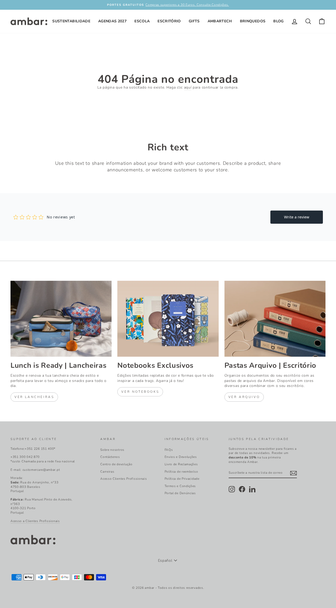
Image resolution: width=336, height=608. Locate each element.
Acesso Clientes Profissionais (123, 479)
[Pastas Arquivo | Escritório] (275, 319)
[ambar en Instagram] (232, 489)
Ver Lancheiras (34, 397)
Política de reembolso (181, 471)
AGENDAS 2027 (112, 21)
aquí (188, 87)
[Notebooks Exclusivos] (167, 319)
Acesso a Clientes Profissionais (35, 521)
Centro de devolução (116, 464)
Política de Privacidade (182, 479)
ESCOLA (142, 21)
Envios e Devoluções (181, 457)
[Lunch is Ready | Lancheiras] (61, 319)
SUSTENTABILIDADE (71, 21)
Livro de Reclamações (181, 464)
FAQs (169, 450)
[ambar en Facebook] (242, 489)
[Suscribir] (293, 473)
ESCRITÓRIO (169, 21)
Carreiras (107, 471)
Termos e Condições (180, 486)
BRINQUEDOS (253, 21)
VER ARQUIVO (244, 397)
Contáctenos (110, 457)
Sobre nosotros (112, 450)
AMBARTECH (220, 21)
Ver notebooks (140, 392)
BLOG (278, 21)
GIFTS (194, 21)
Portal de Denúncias (180, 493)
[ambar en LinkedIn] (252, 489)
